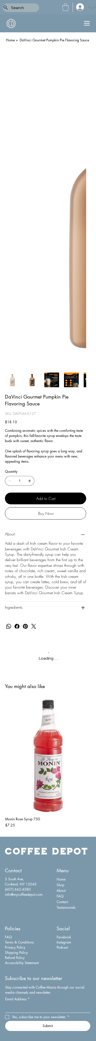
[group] (48, 763)
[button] (65, 7)
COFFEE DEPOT (46, 851)
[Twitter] (33, 626)
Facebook (64, 937)
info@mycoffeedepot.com (24, 894)
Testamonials (66, 907)
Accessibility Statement (22, 962)
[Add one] (29, 481)
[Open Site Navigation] (87, 23)
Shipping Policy (16, 952)
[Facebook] (17, 626)
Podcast (62, 947)
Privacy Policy (15, 947)
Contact (62, 901)
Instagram (64, 942)
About (61, 890)
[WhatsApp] (8, 626)
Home (61, 879)
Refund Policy (15, 957)
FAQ (60, 896)
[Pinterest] (25, 626)
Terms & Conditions (19, 942)
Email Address (17, 999)
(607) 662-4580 (18, 889)
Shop (60, 885)
